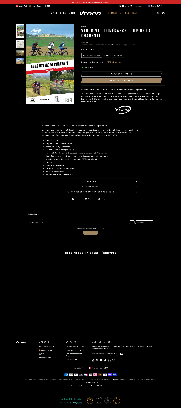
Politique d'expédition (111, 379)
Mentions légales (30, 379)
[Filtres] (131, 222)
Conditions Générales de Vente (92, 379)
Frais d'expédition (101, 45)
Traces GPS (118, 55)
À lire (72, 13)
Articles (124, 13)
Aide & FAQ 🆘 (71, 359)
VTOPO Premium (114, 62)
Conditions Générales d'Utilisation (69, 379)
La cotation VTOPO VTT (75, 347)
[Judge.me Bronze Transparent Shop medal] (116, 400)
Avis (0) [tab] (31, 222)
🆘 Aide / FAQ (21, 6)
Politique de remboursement (146, 379)
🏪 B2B (47, 6)
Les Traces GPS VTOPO (75, 350)
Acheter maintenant (121, 80)
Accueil (84, 26)
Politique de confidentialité (47, 379)
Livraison (90, 181)
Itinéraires (111, 13)
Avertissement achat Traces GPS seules (90, 192)
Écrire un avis (90, 233)
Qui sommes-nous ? (46, 347)
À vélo (54, 13)
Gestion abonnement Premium (74, 355)
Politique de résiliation (128, 379)
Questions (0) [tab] (40, 222)
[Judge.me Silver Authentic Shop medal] (99, 400)
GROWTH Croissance (103, 386)
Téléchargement (90, 186)
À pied (63, 13)
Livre (106, 55)
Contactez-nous (45, 357)
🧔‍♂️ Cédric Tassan (36, 6)
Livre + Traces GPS (91, 55)
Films (135, 13)
